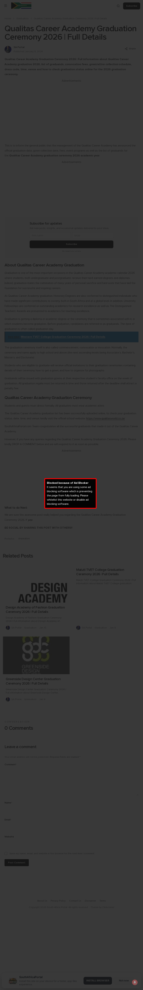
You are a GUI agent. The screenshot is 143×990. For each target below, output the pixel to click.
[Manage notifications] (135, 982)
